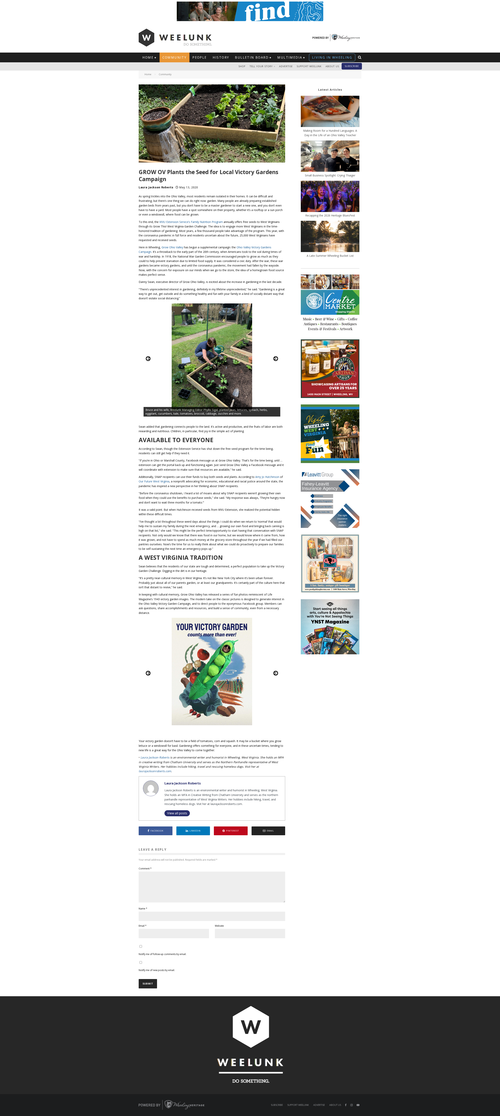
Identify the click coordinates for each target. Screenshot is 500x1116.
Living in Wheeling (332, 57)
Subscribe (352, 66)
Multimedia (289, 57)
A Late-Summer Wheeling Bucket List (330, 256)
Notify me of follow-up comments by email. (162, 954)
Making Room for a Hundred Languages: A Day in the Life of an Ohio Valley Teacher (330, 133)
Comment (145, 868)
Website (219, 925)
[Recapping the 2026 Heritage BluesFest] (330, 197)
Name (143, 908)
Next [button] (275, 359)
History (221, 57)
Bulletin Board (252, 57)
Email (142, 925)
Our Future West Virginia (154, 481)
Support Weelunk (309, 66)
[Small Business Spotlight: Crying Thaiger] (330, 156)
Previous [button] (148, 359)
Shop (242, 66)
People (199, 57)
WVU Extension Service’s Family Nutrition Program (191, 222)
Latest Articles (330, 89)
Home (148, 57)
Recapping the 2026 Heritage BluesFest (330, 215)
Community (174, 57)
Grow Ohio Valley (172, 247)
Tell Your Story (261, 66)
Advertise (286, 66)
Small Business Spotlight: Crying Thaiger (330, 175)
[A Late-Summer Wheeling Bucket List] (330, 237)
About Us (332, 66)
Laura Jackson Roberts (156, 187)
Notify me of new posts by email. (157, 970)
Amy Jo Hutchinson (267, 477)
